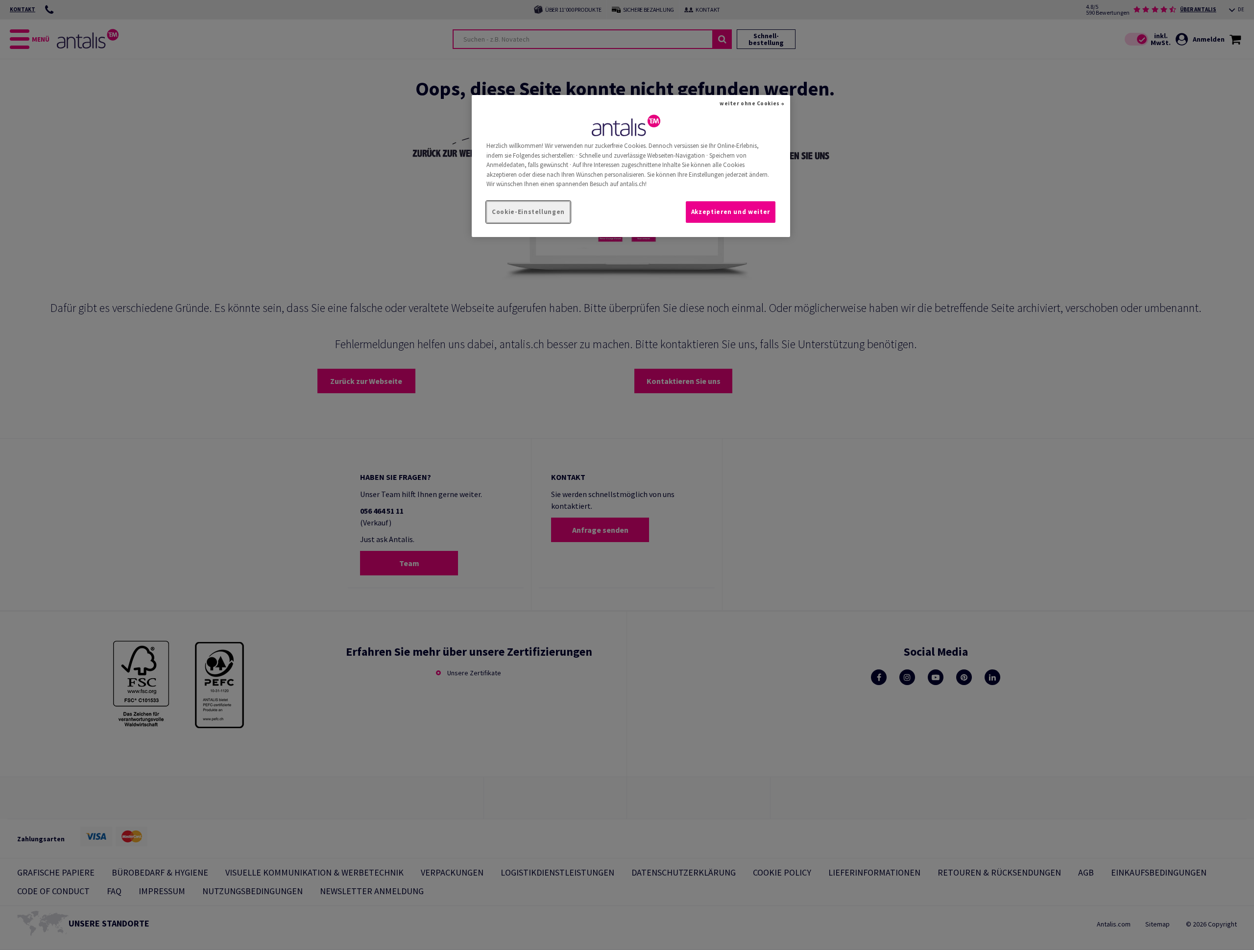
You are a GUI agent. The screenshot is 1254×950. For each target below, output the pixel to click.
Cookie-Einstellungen (528, 212)
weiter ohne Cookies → (752, 103)
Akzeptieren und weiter (730, 212)
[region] (631, 166)
